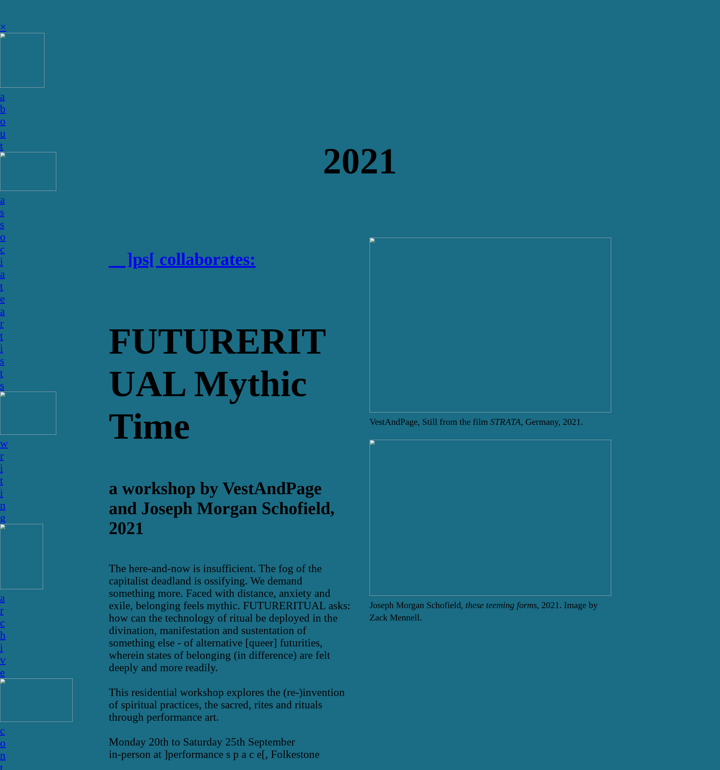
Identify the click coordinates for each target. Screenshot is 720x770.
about (3, 121)
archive (3, 635)
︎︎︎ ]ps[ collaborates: (182, 259)
